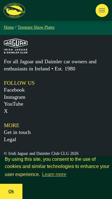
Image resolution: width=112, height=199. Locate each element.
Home (9, 27)
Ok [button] (11, 191)
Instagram (14, 97)
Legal (10, 139)
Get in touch (17, 132)
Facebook (14, 90)
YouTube (13, 104)
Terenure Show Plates (36, 27)
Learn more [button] (54, 174)
